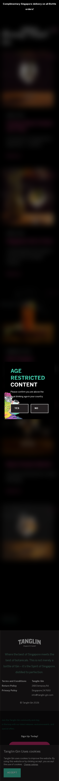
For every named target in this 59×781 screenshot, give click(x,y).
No (36, 408)
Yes (17, 408)
